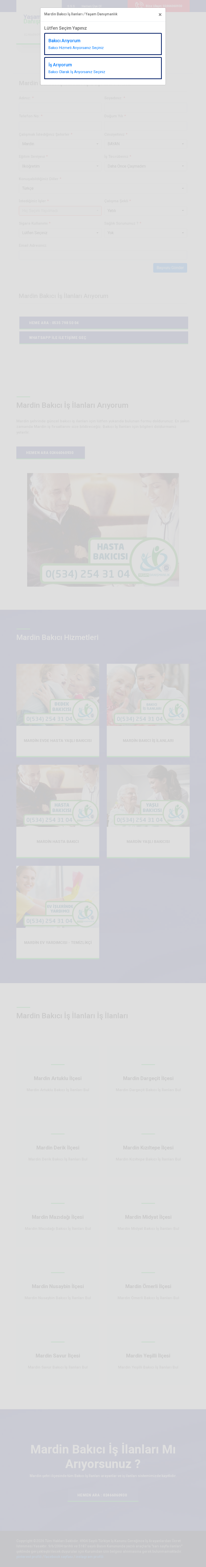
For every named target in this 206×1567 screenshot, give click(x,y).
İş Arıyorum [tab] (76, 68)
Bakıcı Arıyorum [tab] (76, 44)
